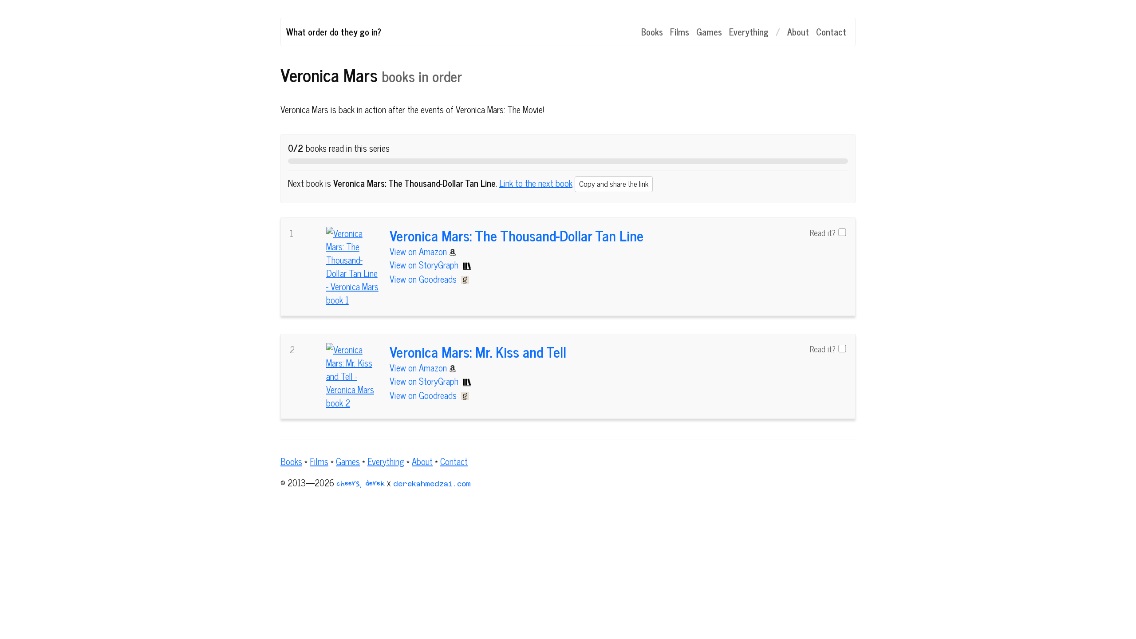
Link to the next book (535, 183)
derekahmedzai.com (432, 484)
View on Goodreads (424, 279)
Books (652, 31)
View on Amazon (419, 251)
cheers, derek (360, 484)
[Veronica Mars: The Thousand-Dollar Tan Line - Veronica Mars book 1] (353, 267)
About (798, 31)
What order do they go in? (333, 31)
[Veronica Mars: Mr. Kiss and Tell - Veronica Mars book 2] (353, 376)
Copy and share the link (613, 184)
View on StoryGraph (425, 264)
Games (709, 31)
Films (679, 31)
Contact (831, 31)
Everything (749, 31)
